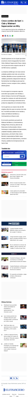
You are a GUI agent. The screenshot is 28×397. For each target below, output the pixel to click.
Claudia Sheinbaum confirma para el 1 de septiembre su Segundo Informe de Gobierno (18, 268)
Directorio (14, 394)
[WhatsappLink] (14, 164)
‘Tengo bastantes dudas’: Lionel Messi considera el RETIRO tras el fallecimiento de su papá (18, 238)
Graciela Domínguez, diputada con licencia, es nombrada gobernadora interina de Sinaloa (18, 260)
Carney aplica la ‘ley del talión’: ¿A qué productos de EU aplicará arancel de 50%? (18, 192)
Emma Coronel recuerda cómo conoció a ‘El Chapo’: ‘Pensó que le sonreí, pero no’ (18, 184)
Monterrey (5, 16)
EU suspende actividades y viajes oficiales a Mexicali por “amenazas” (18, 276)
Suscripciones (21, 394)
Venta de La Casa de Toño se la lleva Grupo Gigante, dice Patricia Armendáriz (18, 176)
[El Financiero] (9, 2)
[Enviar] (22, 156)
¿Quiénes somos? (6, 394)
